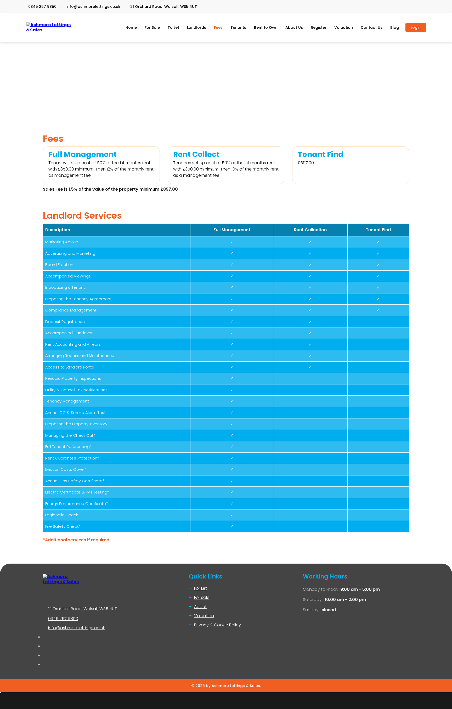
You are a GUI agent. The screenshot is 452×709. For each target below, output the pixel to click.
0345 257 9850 (42, 6)
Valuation (343, 27)
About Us (294, 27)
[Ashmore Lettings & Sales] (49, 27)
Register (318, 27)
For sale (202, 597)
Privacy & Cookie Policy (217, 625)
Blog (394, 27)
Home (131, 27)
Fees (218, 27)
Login (416, 27)
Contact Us (371, 27)
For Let (200, 588)
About (200, 607)
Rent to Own (266, 27)
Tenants (238, 27)
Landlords (196, 27)
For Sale (152, 27)
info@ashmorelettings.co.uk (93, 6)
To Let (173, 27)
